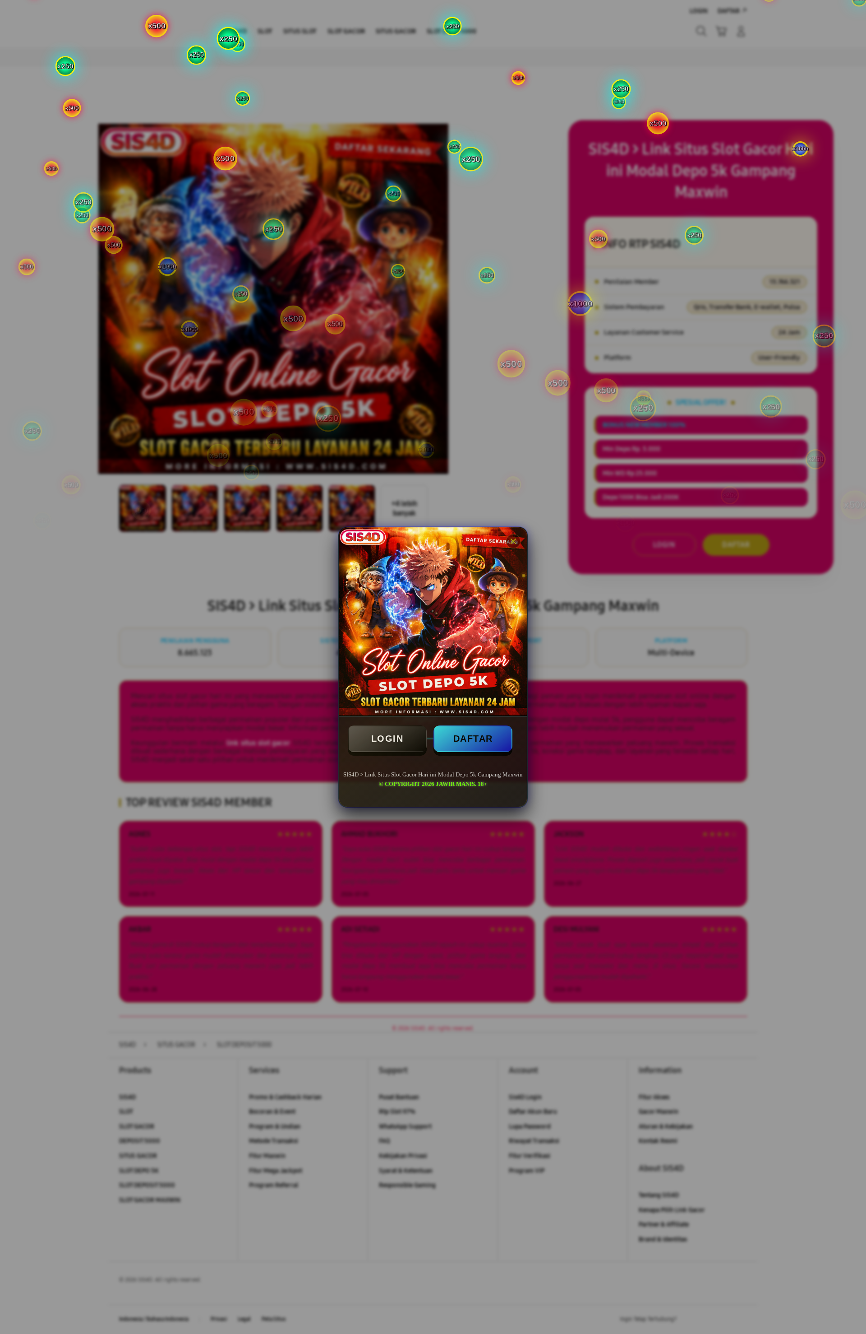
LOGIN (387, 739)
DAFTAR (473, 739)
